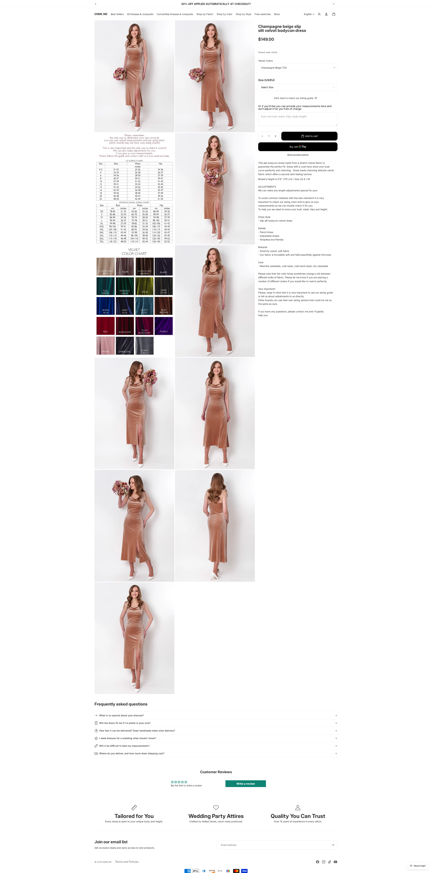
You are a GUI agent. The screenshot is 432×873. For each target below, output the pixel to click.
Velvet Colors (265, 60)
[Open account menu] (326, 14)
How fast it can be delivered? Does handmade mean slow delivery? (137, 730)
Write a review (245, 783)
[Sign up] (333, 845)
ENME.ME (107, 862)
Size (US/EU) (266, 80)
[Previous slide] (95, 4)
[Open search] (319, 14)
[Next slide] (334, 4)
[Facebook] (318, 862)
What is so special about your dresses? (121, 715)
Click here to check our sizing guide (294, 98)
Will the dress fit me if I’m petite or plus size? (125, 723)
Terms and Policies (127, 861)
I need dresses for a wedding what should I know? (127, 738)
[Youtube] (335, 862)
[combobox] (298, 87)
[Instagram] (324, 862)
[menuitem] (276, 14)
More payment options (297, 154)
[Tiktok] (330, 862)
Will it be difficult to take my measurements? (124, 745)
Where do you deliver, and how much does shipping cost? (131, 753)
